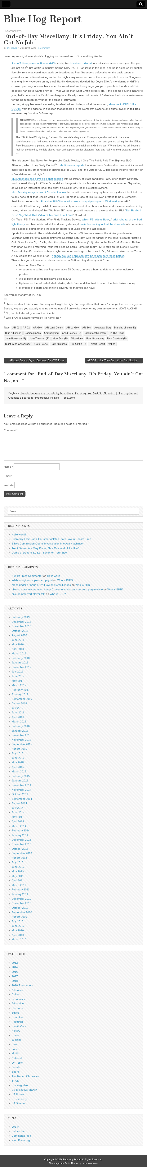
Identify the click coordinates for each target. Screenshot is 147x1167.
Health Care (19, 1026)
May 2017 (18, 680)
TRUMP (16, 1080)
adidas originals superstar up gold (32, 580)
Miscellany (77, 338)
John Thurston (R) (39, 338)
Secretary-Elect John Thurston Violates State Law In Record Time (51, 538)
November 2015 (21, 739)
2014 (15, 967)
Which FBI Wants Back (95, 219)
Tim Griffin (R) (78, 344)
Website (9, 485)
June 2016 (18, 712)
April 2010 (18, 935)
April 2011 (18, 880)
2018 (15, 980)
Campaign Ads (33, 333)
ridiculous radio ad (80, 63)
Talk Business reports (71, 165)
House (16, 1035)
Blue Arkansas (13, 333)
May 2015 (18, 762)
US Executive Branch (24, 1089)
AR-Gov (37, 327)
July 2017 (17, 671)
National (17, 1058)
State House (41, 344)
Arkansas (17, 990)
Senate (16, 1067)
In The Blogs (117, 333)
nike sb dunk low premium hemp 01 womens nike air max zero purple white (57, 589)
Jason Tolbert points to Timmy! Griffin (33, 63)
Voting (111, 344)
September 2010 (22, 912)
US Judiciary (19, 1099)
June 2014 (18, 812)
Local (15, 1049)
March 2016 (19, 721)
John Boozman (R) (15, 338)
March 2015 (19, 771)
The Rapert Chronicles (25, 1076)
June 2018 (18, 639)
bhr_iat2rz (12, 47)
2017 (15, 976)
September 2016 (22, 698)
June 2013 (18, 866)
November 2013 (21, 844)
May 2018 (18, 644)
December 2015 (21, 735)
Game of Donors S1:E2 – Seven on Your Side (39, 552)
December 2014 (21, 785)
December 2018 (21, 621)
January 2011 (20, 894)
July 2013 (17, 862)
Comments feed (21, 1135)
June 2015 (18, 757)
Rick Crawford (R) (117, 338)
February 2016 (21, 726)
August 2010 (19, 916)
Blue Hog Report (43, 19)
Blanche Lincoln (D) (125, 327)
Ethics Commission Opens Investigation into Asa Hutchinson (48, 543)
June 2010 (18, 925)
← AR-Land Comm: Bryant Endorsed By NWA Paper (35, 360)
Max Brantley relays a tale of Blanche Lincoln (38, 192)
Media (15, 1053)
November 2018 (21, 626)
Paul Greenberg (95, 338)
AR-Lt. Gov (72, 327)
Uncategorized (12, 31)
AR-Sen (86, 327)
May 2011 (18, 876)
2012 (15, 962)
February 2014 (21, 830)
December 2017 (21, 667)
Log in (15, 1126)
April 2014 (18, 821)
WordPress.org (21, 1140)
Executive (17, 1017)
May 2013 (18, 871)
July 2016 (17, 707)
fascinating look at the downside (103, 224)
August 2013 (19, 857)
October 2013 (20, 848)
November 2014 (21, 789)
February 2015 (21, 776)
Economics (18, 999)
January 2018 (20, 662)
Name (8, 466)
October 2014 (20, 794)
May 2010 (18, 930)
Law (14, 1044)
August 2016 (19, 703)
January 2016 (20, 730)
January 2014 (20, 835)
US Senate (18, 1103)
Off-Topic (17, 1062)
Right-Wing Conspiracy (17, 344)
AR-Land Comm (54, 327)
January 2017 (20, 694)
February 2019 (21, 617)
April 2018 (18, 648)
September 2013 (22, 853)
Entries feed (19, 1131)
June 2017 (18, 676)
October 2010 (20, 907)
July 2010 (17, 921)
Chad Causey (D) (71, 333)
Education (18, 1003)
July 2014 (17, 807)
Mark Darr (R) (60, 338)
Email (8, 475)
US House (18, 1094)
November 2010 (21, 903)
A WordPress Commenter (27, 575)
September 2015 (22, 744)
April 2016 (18, 717)
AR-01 (15, 327)
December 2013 (21, 839)
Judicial (16, 1039)
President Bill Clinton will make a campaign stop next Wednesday (80, 201)
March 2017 (19, 685)
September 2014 (22, 798)
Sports (16, 1071)
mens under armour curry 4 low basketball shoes (41, 584)
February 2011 (20, 889)
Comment (10, 430)
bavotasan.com (90, 1163)
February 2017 (21, 689)
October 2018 (20, 630)
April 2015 (18, 767)
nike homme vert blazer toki (28, 593)
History (16, 1030)
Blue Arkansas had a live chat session (37, 178)
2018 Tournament (22, 985)
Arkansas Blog (102, 327)
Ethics (15, 1012)
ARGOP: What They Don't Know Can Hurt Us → (114, 360)
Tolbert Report (97, 344)
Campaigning (51, 333)
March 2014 (19, 826)
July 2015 (17, 753)
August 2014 (19, 803)
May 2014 (18, 816)
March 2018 (19, 653)
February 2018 (21, 658)
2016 (15, 971)
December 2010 (21, 898)
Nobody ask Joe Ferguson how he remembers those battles (88, 255)
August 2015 (19, 748)
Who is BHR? (65, 580)
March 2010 (19, 939)
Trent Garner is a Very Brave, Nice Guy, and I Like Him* (45, 548)
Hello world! (19, 534)
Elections (17, 1008)
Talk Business (59, 344)
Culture (16, 994)
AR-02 (26, 327)
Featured (17, 1021)
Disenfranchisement (95, 333)
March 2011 (19, 885)
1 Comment (44, 47)
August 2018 (19, 635)
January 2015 (20, 780)
